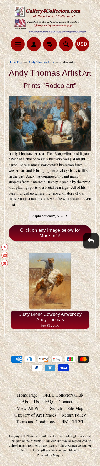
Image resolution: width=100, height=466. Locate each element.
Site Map (75, 408)
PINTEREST (72, 421)
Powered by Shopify (50, 455)
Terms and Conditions (35, 421)
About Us (30, 401)
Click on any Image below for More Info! (50, 233)
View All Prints (30, 408)
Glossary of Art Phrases (35, 415)
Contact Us (68, 401)
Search (56, 408)
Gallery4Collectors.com (49, 436)
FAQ (48, 401)
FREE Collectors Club (63, 395)
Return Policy (74, 415)
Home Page (16, 62)
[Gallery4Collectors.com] (50, 19)
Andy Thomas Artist (41, 62)
